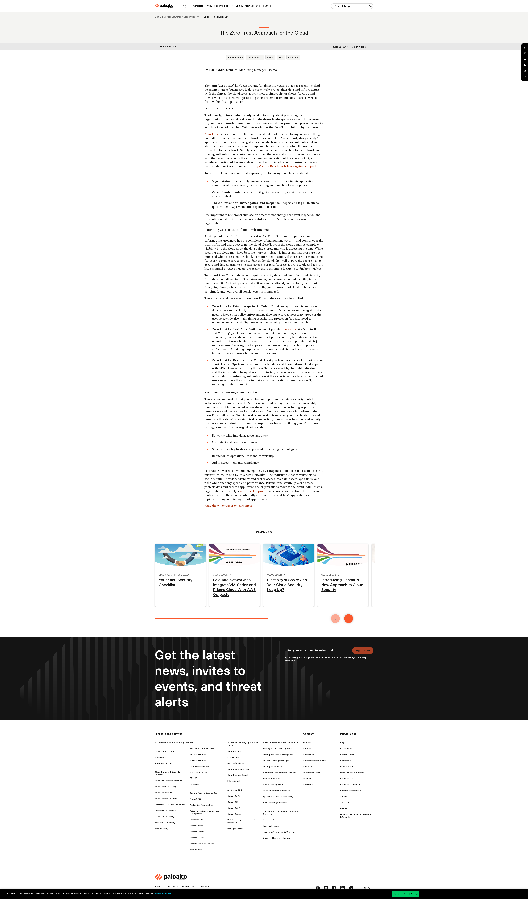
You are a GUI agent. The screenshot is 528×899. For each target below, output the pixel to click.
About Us (307, 742)
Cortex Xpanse (234, 814)
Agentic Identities (271, 778)
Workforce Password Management (279, 772)
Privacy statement (163, 893)
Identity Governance (273, 766)
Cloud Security (191, 17)
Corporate (198, 6)
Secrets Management (273, 784)
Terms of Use (331, 657)
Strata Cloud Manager (200, 766)
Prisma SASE (195, 799)
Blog (157, 17)
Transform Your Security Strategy (279, 832)
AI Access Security (163, 763)
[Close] (524, 894)
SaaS (280, 57)
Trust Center (172, 886)
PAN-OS (193, 778)
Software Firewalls (198, 760)
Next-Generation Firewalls (203, 748)
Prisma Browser (197, 832)
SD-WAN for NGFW (199, 772)
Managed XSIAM (235, 829)
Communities (346, 748)
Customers (308, 766)
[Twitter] (525, 53)
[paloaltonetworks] (164, 6)
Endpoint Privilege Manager (276, 760)
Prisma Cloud (233, 781)
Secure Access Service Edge (204, 793)
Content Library (347, 754)
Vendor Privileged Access (275, 802)
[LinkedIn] (525, 59)
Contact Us (308, 754)
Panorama (194, 784)
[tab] (211, 618)
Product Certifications (350, 784)
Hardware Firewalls (198, 754)
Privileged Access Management (278, 748)
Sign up (360, 650)
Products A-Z (346, 778)
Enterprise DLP (197, 819)
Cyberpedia (345, 760)
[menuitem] (198, 6)
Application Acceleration (201, 805)
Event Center (346, 766)
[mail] (525, 71)
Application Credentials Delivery (278, 796)
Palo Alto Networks (171, 17)
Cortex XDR (232, 802)
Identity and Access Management (279, 754)
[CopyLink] (525, 77)
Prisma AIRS (160, 757)
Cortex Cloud (233, 757)
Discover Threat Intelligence (276, 838)
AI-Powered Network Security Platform (174, 742)
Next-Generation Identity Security (280, 742)
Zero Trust (293, 57)
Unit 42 (343, 808)
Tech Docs (345, 802)
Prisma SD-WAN (197, 837)
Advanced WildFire (163, 793)
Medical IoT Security (164, 817)
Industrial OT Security (165, 822)
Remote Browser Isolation (202, 843)
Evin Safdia (169, 46)
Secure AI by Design (165, 751)
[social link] (318, 888)
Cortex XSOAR (234, 808)
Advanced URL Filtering (165, 787)
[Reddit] (525, 65)
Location (307, 778)
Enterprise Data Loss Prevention (170, 805)
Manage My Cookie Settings (406, 894)
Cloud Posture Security (238, 769)
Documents (204, 886)
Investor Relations (311, 772)
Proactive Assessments (274, 820)
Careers (307, 748)
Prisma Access (196, 825)
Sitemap (344, 796)
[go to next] (348, 618)
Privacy (158, 886)
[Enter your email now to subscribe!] (317, 651)
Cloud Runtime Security (238, 775)
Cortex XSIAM (233, 796)
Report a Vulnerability (350, 790)
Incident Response (272, 826)
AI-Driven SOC (234, 790)
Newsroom (308, 784)
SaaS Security (161, 829)
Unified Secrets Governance (276, 790)
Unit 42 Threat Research (248, 6)
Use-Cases (184, 574)
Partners (267, 6)
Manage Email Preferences (353, 772)
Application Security (236, 763)
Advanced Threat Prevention (168, 781)
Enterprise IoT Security (165, 810)
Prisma (270, 57)
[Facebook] (525, 47)
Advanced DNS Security (166, 799)
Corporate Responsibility (315, 760)
